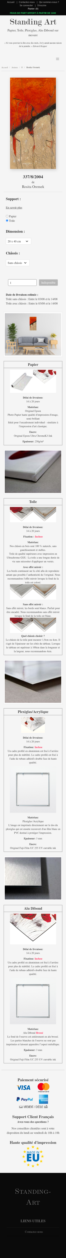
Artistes (15, 67)
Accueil (10, 2)
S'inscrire (41, 5)
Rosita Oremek (33, 67)
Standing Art (33, 21)
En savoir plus (14, 207)
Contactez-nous (27, 2)
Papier (12, 216)
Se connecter (26, 5)
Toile (11, 220)
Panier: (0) (33, 8)
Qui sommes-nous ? (49, 2)
